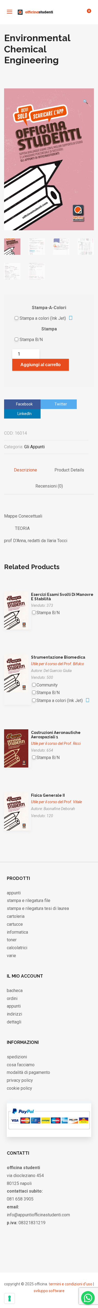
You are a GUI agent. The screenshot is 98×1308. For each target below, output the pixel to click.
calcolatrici (17, 947)
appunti (14, 892)
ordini (12, 998)
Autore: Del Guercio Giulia (51, 670)
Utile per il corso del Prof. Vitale (56, 802)
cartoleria (15, 916)
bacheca (15, 990)
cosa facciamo (21, 1064)
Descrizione (25, 470)
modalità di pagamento (28, 1072)
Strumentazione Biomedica (58, 657)
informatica (17, 932)
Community (47, 685)
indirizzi (14, 1014)
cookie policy (19, 1088)
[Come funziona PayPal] (49, 1131)
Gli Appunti (34, 446)
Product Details (69, 470)
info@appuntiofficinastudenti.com (38, 1214)
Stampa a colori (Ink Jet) (43, 318)
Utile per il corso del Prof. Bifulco (57, 664)
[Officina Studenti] (35, 12)
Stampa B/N (31, 339)
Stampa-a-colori (49, 307)
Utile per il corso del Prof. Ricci (56, 743)
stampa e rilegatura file (28, 900)
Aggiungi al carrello (40, 364)
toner (12, 939)
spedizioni (17, 1056)
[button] (85, 93)
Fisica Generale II (48, 795)
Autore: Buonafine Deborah (53, 809)
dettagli (14, 1022)
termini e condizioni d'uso (70, 1284)
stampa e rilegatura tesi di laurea (38, 908)
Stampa (49, 329)
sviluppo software (49, 1291)
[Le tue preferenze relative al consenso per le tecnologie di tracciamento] (9, 1298)
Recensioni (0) (49, 486)
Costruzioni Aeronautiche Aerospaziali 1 (56, 734)
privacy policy (20, 1080)
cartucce (15, 924)
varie (11, 955)
